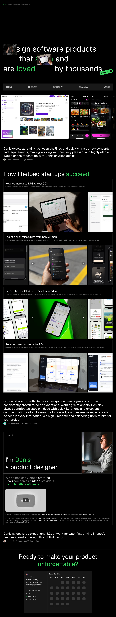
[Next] (112, 117)
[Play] (26, 500)
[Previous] (33, 210)
